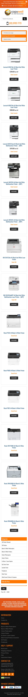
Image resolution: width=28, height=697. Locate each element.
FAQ (2, 655)
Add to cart (14, 79)
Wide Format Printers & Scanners (9, 577)
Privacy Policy (5, 653)
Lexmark (15, 75)
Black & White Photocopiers (8, 548)
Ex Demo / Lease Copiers (7, 561)
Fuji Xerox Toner (5, 564)
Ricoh (15, 336)
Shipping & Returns (6, 650)
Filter (4, 588)
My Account (4, 648)
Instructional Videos (6, 657)
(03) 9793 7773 (15, 23)
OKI (15, 262)
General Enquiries (9, 671)
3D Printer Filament (6, 542)
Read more (14, 191)
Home (2, 618)
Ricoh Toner (4, 574)
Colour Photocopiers (6, 555)
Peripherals (4, 571)
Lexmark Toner (5, 568)
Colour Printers (5, 558)
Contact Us (4, 620)
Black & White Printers (7, 552)
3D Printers (4, 545)
